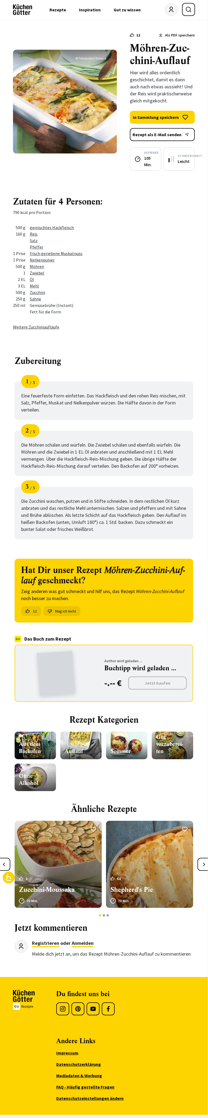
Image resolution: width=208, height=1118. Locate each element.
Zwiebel (37, 273)
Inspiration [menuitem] (90, 9)
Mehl (34, 286)
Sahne (35, 299)
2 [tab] (104, 915)
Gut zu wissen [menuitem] (127, 9)
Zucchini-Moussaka (47, 889)
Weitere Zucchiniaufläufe (36, 327)
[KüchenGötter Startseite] (23, 9)
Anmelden (83, 943)
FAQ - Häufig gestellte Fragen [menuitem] (85, 1087)
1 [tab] (100, 915)
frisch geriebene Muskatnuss (56, 253)
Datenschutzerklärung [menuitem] (78, 1064)
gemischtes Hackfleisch (52, 227)
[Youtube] (93, 1008)
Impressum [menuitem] (67, 1053)
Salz (34, 240)
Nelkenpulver (42, 260)
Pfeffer (36, 247)
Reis (34, 234)
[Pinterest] (77, 1008)
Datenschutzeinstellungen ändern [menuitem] (90, 1098)
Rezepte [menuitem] (57, 9)
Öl (32, 279)
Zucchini (37, 292)
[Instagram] (62, 1008)
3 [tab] (108, 915)
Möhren (37, 266)
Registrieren (45, 943)
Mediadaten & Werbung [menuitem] (79, 1075)
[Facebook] (108, 1008)
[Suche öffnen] (188, 9)
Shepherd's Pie (131, 889)
